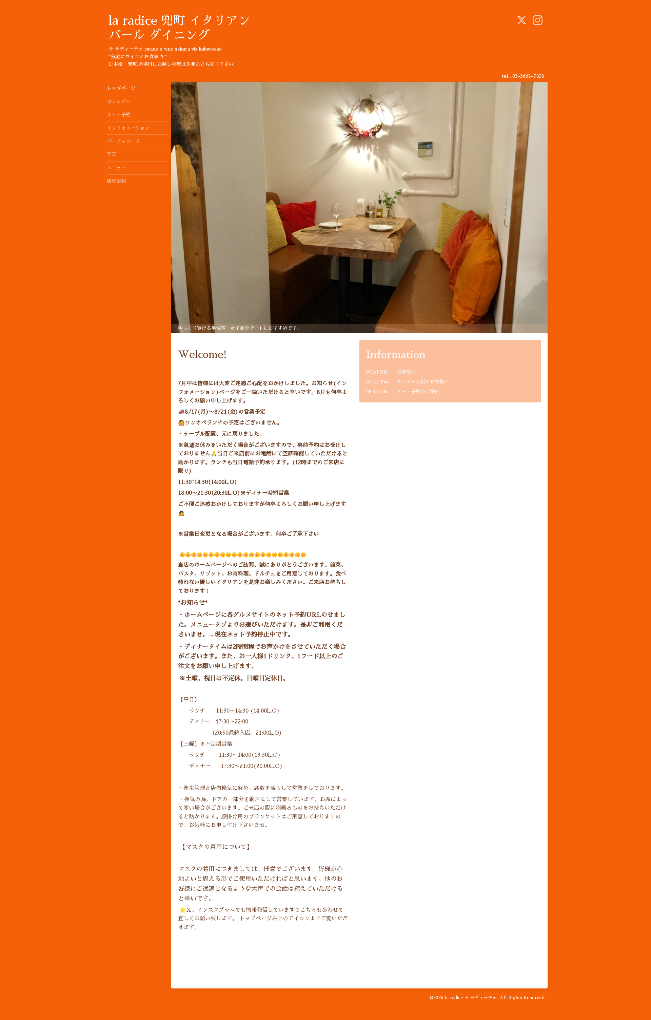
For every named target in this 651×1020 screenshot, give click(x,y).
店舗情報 (116, 181)
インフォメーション (128, 128)
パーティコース (123, 141)
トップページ (121, 88)
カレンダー (119, 101)
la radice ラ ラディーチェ (471, 998)
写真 (111, 154)
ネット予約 (119, 114)
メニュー (116, 168)
